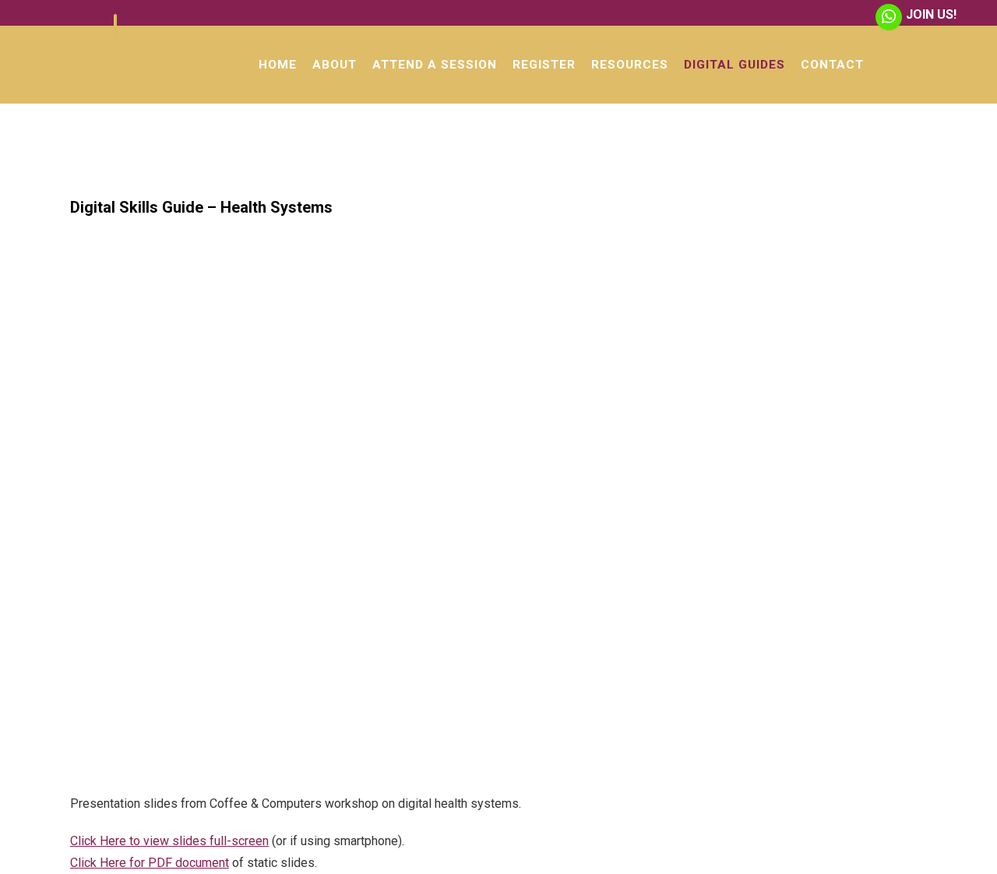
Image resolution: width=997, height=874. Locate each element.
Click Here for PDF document (149, 862)
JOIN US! (931, 14)
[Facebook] (115, 28)
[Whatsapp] (889, 17)
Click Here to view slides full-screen (169, 840)
